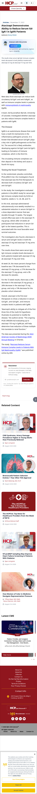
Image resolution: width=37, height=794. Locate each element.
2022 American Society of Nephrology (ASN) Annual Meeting (17, 337)
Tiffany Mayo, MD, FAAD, (12, 599)
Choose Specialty (16, 8)
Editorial (19, 674)
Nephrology (6, 396)
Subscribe (26, 379)
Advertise (18, 672)
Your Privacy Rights (18, 779)
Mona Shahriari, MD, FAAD (11, 601)
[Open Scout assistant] (27, 3)
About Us (18, 670)
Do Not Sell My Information (18, 679)
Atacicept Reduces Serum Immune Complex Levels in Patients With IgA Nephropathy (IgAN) (18, 347)
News (21, 731)
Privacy (18, 681)
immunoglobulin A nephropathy (18, 105)
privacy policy (9, 385)
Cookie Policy (17, 775)
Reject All (18, 785)
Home (5, 731)
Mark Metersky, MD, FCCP (13, 481)
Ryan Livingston (10, 443)
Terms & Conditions (18, 684)
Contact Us (18, 677)
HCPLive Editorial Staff (12, 521)
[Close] (35, 754)
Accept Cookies (18, 790)
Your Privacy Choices (18, 686)
